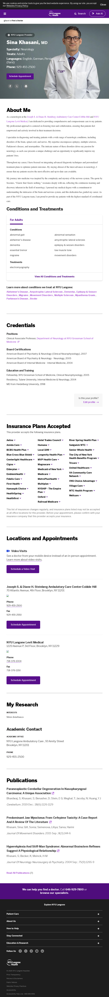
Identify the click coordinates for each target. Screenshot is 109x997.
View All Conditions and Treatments (55, 276)
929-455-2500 (25, 67)
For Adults (16, 219)
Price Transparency (13, 975)
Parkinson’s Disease (17, 298)
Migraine (23, 295)
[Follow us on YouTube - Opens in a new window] (36, 951)
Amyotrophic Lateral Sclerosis (46, 291)
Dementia (69, 291)
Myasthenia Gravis (85, 295)
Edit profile (89, 402)
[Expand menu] (98, 914)
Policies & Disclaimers (15, 978)
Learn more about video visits (24, 559)
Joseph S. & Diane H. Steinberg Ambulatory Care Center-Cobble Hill (58, 116)
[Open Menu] (5, 13)
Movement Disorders (41, 295)
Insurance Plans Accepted (38, 426)
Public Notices (12, 982)
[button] (103, 5)
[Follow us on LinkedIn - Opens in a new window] (42, 951)
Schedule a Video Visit (23, 569)
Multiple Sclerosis (64, 295)
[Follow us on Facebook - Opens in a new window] (20, 951)
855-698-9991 (29, 994)
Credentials (21, 325)
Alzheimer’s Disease (17, 291)
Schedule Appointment (20, 76)
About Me (18, 110)
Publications (22, 780)
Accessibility (11, 990)
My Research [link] (22, 705)
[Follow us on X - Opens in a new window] (25, 951)
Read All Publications (20, 873)
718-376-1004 (14, 661)
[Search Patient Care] (75, 13)
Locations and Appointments (42, 538)
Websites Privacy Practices (16, 986)
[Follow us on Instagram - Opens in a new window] (31, 951)
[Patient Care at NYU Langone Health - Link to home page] (54, 13)
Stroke (33, 298)
